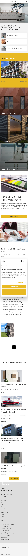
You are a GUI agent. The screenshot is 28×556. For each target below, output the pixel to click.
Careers (2, 514)
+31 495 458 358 (6, 535)
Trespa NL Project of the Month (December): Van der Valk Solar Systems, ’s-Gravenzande (12, 440)
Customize (13, 290)
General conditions (4, 545)
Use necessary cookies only (14, 293)
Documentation (4, 506)
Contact (2, 516)
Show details (21, 282)
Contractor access (4, 551)
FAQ (2, 518)
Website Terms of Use (5, 547)
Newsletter (3, 508)
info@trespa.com (5, 539)
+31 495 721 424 (6, 532)
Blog (2, 520)
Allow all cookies (14, 286)
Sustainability (3, 502)
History (2, 504)
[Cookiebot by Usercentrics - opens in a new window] (21, 261)
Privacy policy (3, 549)
